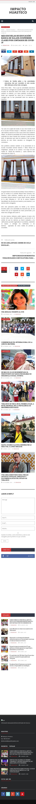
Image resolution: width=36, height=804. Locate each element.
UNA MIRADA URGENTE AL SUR (12, 312)
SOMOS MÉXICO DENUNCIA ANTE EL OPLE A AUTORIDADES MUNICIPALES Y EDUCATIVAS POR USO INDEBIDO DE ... (21, 621)
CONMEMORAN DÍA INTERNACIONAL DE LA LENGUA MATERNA (16, 343)
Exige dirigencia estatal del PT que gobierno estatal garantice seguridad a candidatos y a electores (21, 648)
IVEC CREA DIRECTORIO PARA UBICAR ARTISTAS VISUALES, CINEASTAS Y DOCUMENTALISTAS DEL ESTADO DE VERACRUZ (14, 477)
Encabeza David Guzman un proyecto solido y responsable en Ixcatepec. (20, 664)
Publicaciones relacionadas (9, 285)
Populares (6, 615)
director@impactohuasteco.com (11, 741)
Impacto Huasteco (18, 10)
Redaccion (6, 45)
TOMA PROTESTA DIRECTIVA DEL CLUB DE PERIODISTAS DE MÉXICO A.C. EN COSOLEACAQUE (22, 770)
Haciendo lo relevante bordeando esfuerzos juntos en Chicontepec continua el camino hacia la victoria (22, 639)
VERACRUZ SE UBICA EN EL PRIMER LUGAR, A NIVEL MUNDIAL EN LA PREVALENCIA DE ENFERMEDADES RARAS (17, 405)
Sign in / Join (32, 1)
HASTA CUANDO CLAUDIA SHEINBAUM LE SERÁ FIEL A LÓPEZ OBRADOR (16, 446)
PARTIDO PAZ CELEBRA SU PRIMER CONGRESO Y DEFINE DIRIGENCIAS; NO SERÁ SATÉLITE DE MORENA (21, 761)
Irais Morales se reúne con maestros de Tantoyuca (21, 629)
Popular (12, 746)
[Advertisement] (18, 591)
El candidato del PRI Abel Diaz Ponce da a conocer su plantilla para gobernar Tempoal (22, 656)
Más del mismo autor (24, 285)
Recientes (4, 746)
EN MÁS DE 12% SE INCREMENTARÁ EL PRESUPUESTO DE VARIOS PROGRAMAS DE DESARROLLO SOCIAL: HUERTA (16, 374)
